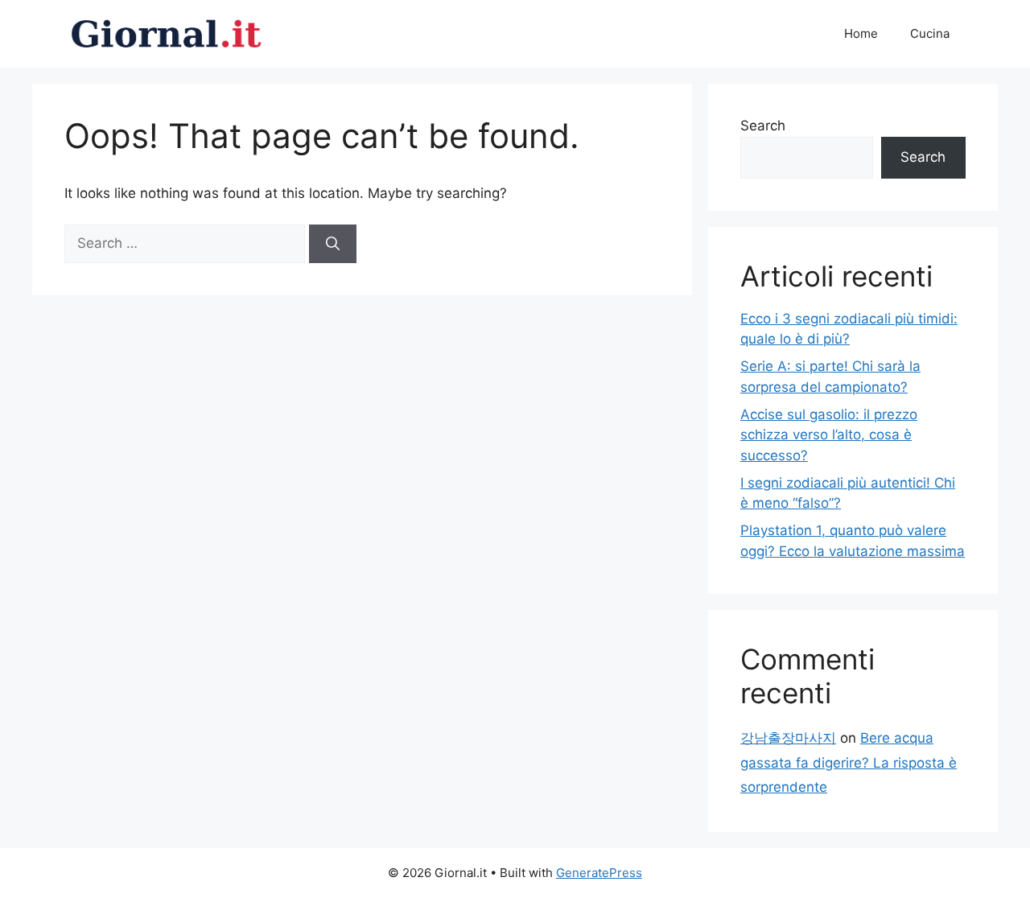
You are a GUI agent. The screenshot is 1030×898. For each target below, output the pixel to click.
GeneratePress (599, 872)
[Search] (332, 243)
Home (861, 33)
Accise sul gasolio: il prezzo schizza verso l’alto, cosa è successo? (828, 434)
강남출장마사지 (788, 738)
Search (762, 125)
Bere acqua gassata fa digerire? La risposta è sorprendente (848, 762)
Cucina (930, 33)
